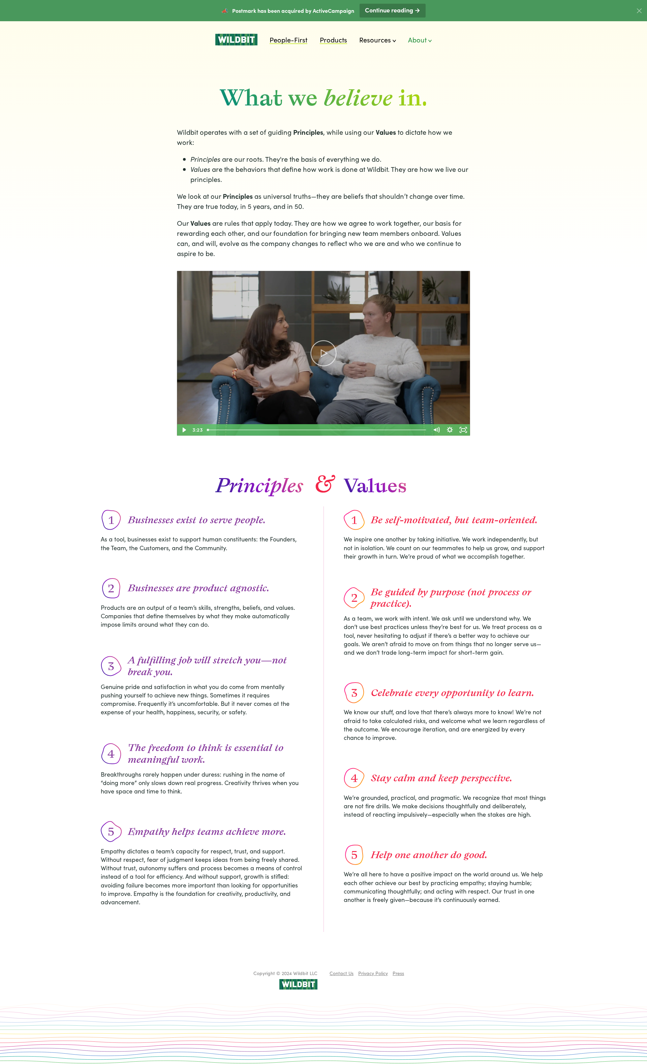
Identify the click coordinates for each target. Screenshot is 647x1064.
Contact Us (341, 973)
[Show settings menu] (450, 430)
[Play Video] (183, 430)
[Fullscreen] (463, 430)
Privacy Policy (373, 973)
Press (398, 973)
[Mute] (436, 430)
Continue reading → (392, 10)
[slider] (317, 430)
